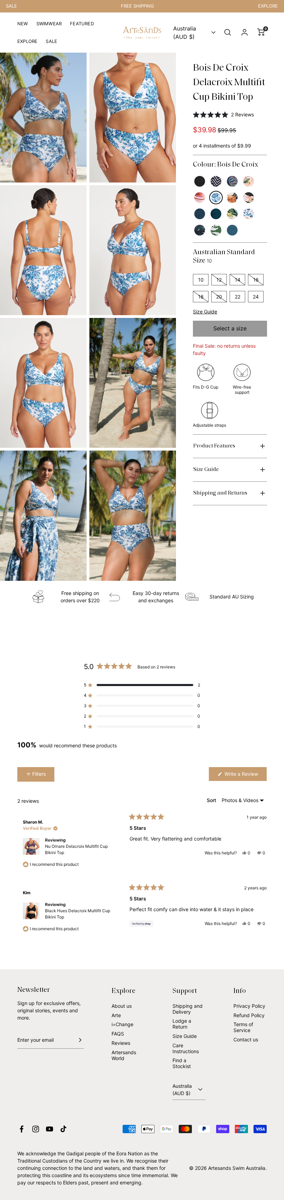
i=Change (122, 1024)
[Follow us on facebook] (21, 1129)
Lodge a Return (181, 1024)
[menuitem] (22, 26)
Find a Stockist (181, 1063)
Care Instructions (185, 1048)
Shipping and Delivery (187, 1009)
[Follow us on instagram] (36, 1129)
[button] (230, 115)
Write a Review (245, 776)
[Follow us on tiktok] (63, 1129)
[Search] (227, 32)
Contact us (245, 1039)
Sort (212, 800)
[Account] (244, 32)
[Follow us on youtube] (49, 1129)
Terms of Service (243, 1027)
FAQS (118, 1034)
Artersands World (124, 1055)
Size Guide (205, 311)
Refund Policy (249, 1015)
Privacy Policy (249, 1006)
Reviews (121, 1043)
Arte (116, 1015)
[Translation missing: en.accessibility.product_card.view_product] (199, 181)
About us (122, 1006)
